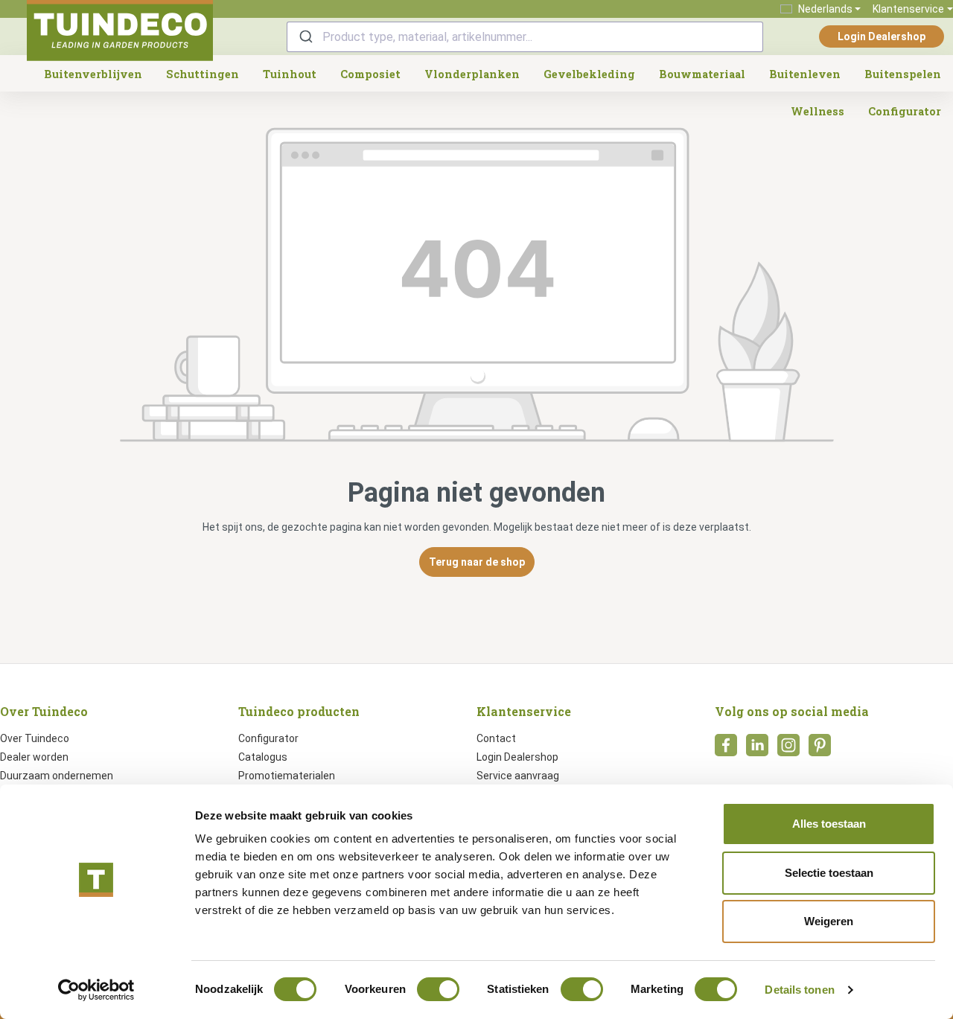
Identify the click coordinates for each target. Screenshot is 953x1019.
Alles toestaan (829, 823)
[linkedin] (757, 750)
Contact (496, 738)
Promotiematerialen (286, 776)
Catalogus (262, 757)
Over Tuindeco (34, 738)
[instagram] (788, 750)
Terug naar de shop (477, 562)
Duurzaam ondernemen (56, 776)
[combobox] (525, 37)
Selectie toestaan (829, 872)
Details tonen (799, 989)
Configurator (268, 738)
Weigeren (828, 921)
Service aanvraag (517, 776)
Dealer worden (34, 757)
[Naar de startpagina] (120, 30)
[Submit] (304, 36)
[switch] (438, 989)
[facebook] (726, 750)
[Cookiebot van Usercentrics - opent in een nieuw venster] (96, 990)
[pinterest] (820, 750)
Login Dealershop (881, 36)
